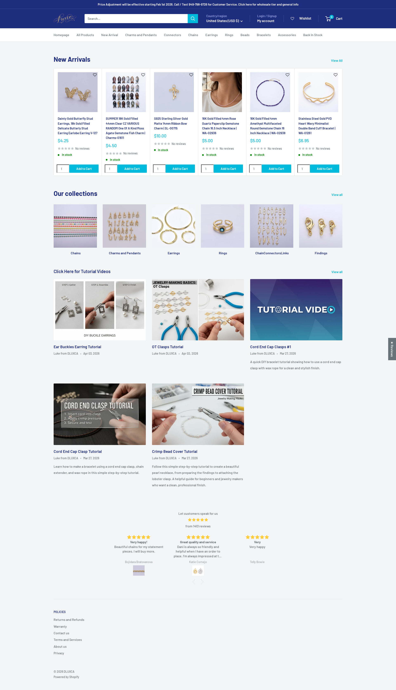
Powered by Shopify (66, 677)
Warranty (60, 626)
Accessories (287, 35)
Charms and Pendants (141, 35)
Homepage (61, 35)
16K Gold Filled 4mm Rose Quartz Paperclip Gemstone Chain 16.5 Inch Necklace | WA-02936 (220, 126)
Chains (193, 35)
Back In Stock (312, 35)
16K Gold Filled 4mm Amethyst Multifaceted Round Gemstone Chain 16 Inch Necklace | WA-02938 (267, 126)
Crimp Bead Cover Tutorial (174, 451)
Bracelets (264, 35)
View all (337, 194)
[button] (195, 582)
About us (60, 646)
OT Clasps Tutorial (167, 346)
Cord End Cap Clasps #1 (270, 346)
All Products (85, 35)
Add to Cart (84, 168)
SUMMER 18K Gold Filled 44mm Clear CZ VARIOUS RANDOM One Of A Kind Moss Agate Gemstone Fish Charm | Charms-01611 (125, 128)
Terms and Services (68, 639)
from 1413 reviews (198, 526)
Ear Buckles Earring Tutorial (77, 346)
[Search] (193, 18)
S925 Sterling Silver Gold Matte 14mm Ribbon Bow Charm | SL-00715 (171, 123)
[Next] (342, 122)
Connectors (172, 35)
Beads (245, 35)
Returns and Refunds (69, 619)
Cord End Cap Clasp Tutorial (78, 451)
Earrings (211, 35)
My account (265, 21)
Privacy (59, 653)
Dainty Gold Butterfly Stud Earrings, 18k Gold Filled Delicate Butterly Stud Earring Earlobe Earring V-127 (77, 126)
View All (337, 60)
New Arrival (109, 35)
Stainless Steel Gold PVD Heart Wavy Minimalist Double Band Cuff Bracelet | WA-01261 (316, 126)
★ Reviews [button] (392, 349)
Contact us (61, 633)
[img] (198, 520)
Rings (229, 35)
